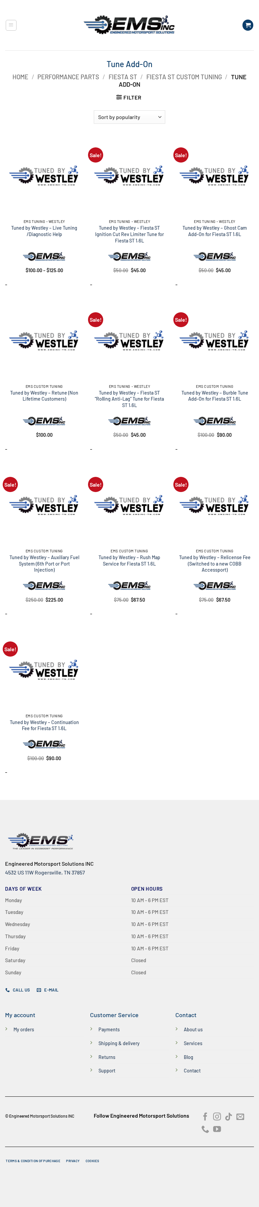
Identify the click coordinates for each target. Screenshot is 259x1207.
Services (193, 1043)
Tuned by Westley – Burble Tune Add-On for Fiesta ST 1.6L (214, 396)
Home (20, 77)
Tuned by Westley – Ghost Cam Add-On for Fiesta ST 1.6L (214, 231)
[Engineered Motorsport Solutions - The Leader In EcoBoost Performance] (129, 25)
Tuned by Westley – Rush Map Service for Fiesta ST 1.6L (129, 560)
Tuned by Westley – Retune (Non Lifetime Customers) (44, 396)
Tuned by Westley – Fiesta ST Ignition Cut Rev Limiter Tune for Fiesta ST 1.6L (129, 234)
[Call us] (205, 1129)
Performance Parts (68, 77)
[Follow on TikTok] (228, 1117)
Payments (109, 1029)
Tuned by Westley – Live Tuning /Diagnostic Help (44, 231)
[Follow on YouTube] (217, 1129)
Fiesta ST (123, 77)
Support (106, 1070)
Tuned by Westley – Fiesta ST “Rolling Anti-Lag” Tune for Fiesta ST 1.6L (129, 399)
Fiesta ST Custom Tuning (184, 77)
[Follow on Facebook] (205, 1117)
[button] (11, 25)
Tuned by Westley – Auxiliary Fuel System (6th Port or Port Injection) (44, 563)
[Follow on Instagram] (217, 1117)
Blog (188, 1057)
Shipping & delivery (119, 1043)
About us (193, 1029)
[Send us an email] (240, 1117)
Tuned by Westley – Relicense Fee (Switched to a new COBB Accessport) (215, 563)
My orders (23, 1029)
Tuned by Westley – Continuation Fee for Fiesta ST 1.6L (44, 725)
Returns (106, 1057)
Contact (192, 1070)
